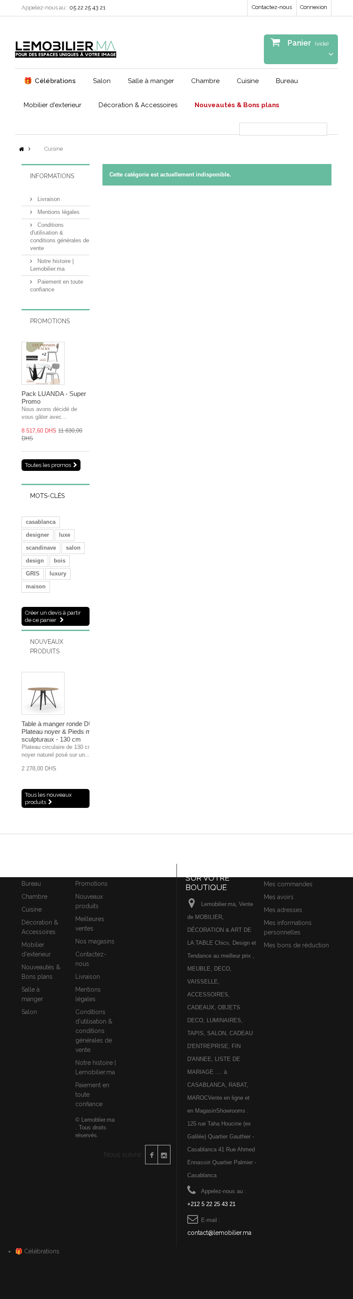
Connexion (313, 7)
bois (59, 560)
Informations (52, 176)
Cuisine (248, 81)
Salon (102, 81)
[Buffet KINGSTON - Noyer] (43, 363)
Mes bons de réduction (296, 945)
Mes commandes (288, 884)
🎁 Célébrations (37, 1251)
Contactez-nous (272, 7)
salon (73, 547)
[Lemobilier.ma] (65, 46)
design (35, 560)
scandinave (41, 547)
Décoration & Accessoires (138, 105)
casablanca (41, 522)
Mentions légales (58, 212)
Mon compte (284, 869)
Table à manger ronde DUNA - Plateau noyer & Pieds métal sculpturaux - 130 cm (64, 731)
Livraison (48, 199)
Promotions (50, 321)
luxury (58, 573)
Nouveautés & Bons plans (237, 105)
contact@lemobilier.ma (219, 1232)
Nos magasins (95, 941)
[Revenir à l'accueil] (21, 149)
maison (36, 586)
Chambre (205, 81)
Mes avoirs (279, 897)
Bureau (287, 81)
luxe (64, 535)
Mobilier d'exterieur (52, 105)
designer (37, 535)
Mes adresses (283, 909)
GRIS (33, 573)
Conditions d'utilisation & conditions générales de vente (93, 1030)
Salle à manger (151, 81)
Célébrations (50, 81)
